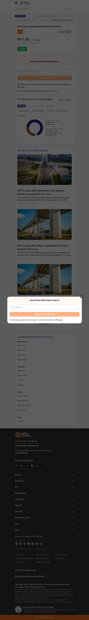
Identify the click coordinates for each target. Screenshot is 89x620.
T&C (28, 320)
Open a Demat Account (44, 314)
